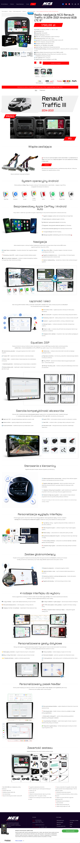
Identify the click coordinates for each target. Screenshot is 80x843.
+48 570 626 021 (38, 820)
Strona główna (5, 11)
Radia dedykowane (17, 11)
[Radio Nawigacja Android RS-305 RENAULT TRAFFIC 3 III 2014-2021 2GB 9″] (37, 71)
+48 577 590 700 (38, 821)
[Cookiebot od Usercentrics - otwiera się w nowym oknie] (7, 841)
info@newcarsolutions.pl (39, 824)
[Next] (31, 54)
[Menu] (6, 824)
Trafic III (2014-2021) (31, 11)
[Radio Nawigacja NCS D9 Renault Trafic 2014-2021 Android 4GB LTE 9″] (43, 71)
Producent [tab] (42, 90)
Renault (24, 11)
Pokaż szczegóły (18, 840)
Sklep (10, 11)
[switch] (4, 832)
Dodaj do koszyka (56, 63)
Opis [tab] (36, 90)
